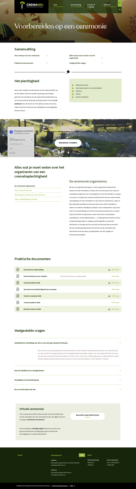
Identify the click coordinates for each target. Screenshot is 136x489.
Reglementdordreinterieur (59, 486)
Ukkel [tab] (82, 455)
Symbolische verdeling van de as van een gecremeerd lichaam (41, 343)
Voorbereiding (76, 6)
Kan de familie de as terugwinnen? (29, 370)
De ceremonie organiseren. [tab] (24, 186)
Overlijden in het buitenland (26, 380)
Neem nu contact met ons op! (87, 416)
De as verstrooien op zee (24, 389)
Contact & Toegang (91, 7)
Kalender (110, 6)
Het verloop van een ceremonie (26, 55)
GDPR (71, 486)
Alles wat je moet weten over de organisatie (82, 56)
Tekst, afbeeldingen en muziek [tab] (25, 199)
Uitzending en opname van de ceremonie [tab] (29, 195)
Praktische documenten (23, 63)
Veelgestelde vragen (77, 63)
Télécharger (115, 270)
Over (58, 6)
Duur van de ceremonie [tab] (23, 190)
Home (20, 455)
